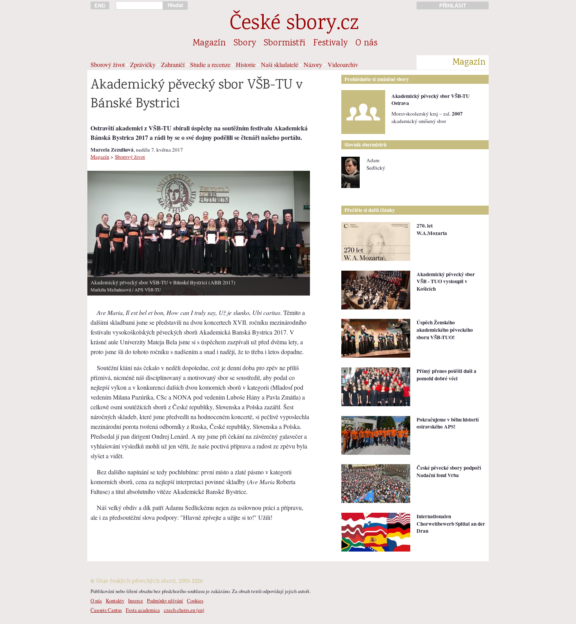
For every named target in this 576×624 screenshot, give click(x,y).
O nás (366, 43)
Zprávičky (143, 64)
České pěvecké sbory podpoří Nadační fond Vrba (449, 471)
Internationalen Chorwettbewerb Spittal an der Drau (451, 523)
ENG (99, 6)
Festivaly (330, 43)
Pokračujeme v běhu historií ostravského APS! (448, 423)
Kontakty (115, 600)
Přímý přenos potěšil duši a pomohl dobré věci (446, 374)
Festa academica (143, 609)
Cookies (195, 600)
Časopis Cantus (106, 609)
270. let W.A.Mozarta (432, 229)
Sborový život (108, 64)
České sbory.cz (294, 24)
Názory (313, 64)
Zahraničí (173, 64)
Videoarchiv (343, 64)
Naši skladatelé (279, 64)
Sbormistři (284, 43)
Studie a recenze (210, 64)
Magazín (209, 43)
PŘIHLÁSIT (452, 6)
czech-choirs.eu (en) (184, 609)
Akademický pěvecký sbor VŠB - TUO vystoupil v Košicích (446, 281)
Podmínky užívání (165, 600)
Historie (245, 64)
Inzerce (135, 600)
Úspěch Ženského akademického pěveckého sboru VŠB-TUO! (445, 329)
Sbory (245, 43)
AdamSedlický (375, 164)
